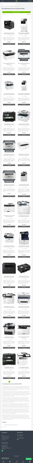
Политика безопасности (5, 437)
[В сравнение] (14, 18)
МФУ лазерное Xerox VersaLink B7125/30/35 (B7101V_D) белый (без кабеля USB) (23, 246)
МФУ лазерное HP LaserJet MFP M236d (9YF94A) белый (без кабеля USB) (9, 185)
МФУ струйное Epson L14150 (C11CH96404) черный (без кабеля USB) (24, 277)
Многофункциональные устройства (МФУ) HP (10, 424)
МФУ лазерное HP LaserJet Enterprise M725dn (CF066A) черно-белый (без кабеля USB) (9, 337)
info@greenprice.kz (5, 446)
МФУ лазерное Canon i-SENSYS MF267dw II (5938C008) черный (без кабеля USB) (9, 34)
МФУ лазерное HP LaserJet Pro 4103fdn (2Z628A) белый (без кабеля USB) (9, 307)
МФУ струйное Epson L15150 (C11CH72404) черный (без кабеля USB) (9, 125)
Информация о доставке (5, 436)
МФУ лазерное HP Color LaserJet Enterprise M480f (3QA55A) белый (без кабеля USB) (24, 216)
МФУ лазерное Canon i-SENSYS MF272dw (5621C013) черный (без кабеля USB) (9, 277)
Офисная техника (6, 6)
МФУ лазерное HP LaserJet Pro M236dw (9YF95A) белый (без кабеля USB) (9, 155)
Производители (4, 439)
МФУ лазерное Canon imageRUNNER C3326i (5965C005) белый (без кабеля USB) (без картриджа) (24, 94)
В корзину (9, 74)
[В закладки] (14, 17)
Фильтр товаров (17, 12)
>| (23, 381)
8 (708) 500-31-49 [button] (5, 445)
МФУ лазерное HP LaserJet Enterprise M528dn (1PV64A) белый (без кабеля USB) (23, 368)
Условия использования (5, 438)
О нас (2, 434)
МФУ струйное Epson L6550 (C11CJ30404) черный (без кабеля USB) (9, 368)
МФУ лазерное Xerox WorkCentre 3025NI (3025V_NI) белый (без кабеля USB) (24, 307)
